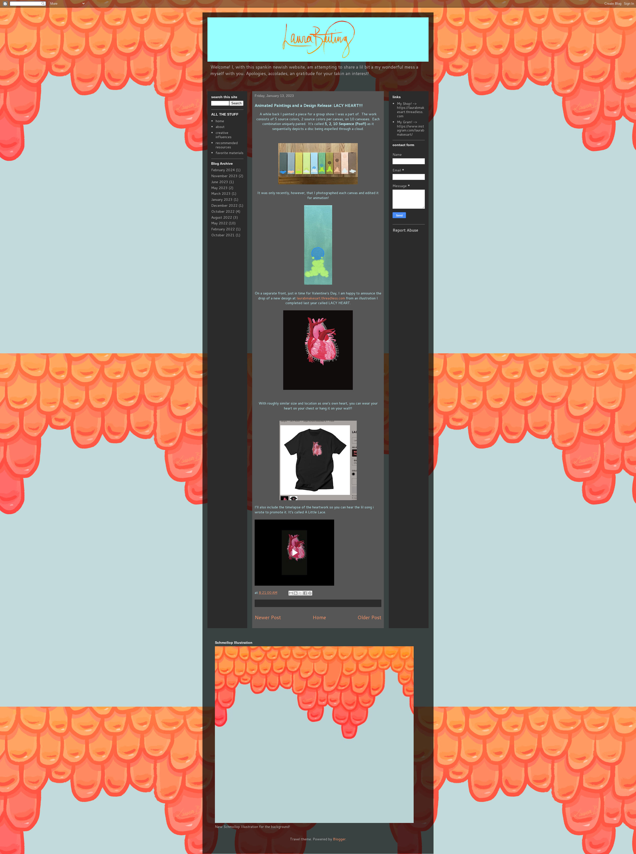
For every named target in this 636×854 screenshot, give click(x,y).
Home (319, 617)
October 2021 (223, 235)
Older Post (369, 617)
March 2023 (221, 193)
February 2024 (223, 169)
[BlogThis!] (295, 593)
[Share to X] (300, 593)
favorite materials (229, 152)
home (220, 121)
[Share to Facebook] (305, 593)
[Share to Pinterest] (309, 593)
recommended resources (227, 145)
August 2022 (221, 217)
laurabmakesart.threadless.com (321, 298)
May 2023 (219, 187)
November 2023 (224, 175)
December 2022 (224, 205)
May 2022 (219, 223)
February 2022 (223, 229)
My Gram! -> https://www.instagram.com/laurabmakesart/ (410, 128)
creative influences (224, 134)
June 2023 (219, 181)
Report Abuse (405, 230)
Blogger (339, 839)
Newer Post (268, 617)
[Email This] (290, 593)
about (220, 126)
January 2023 (222, 199)
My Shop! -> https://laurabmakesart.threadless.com (410, 110)
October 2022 (223, 211)
